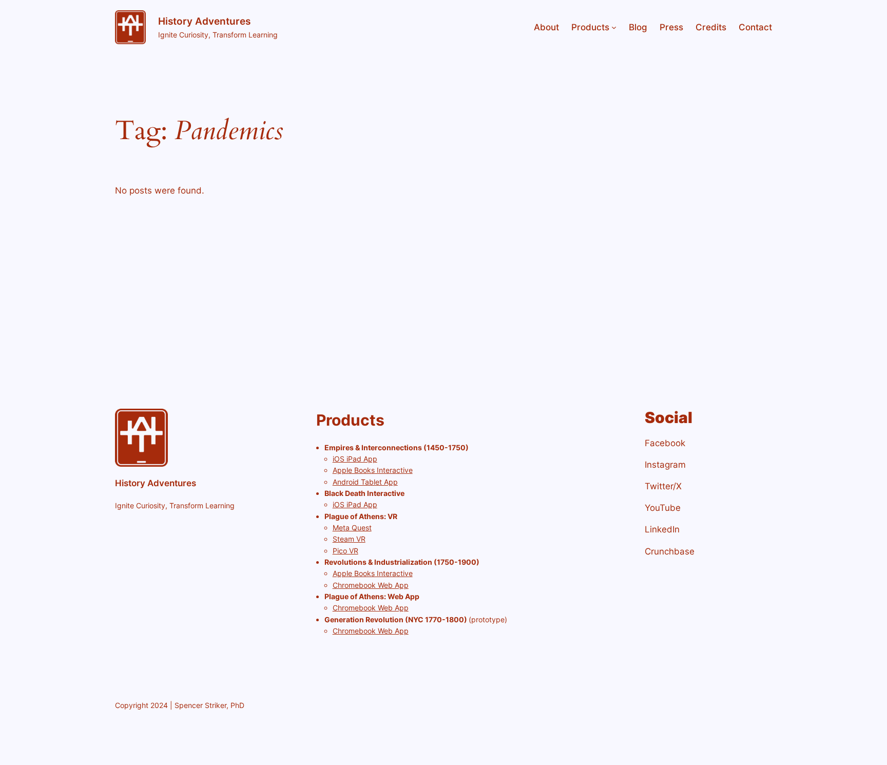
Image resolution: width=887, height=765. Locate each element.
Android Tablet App (365, 481)
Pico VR (345, 550)
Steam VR (349, 538)
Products (590, 27)
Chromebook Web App (371, 585)
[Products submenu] (613, 27)
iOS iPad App (355, 458)
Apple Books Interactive (373, 470)
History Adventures (204, 21)
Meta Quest (352, 527)
